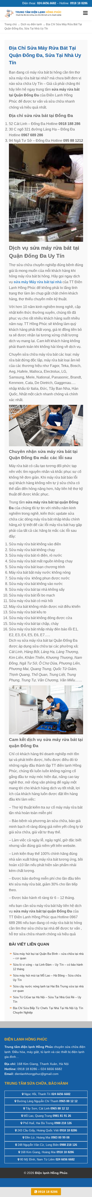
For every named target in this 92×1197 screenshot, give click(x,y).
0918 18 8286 (47, 1191)
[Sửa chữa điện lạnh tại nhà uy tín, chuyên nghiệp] (33, 13)
